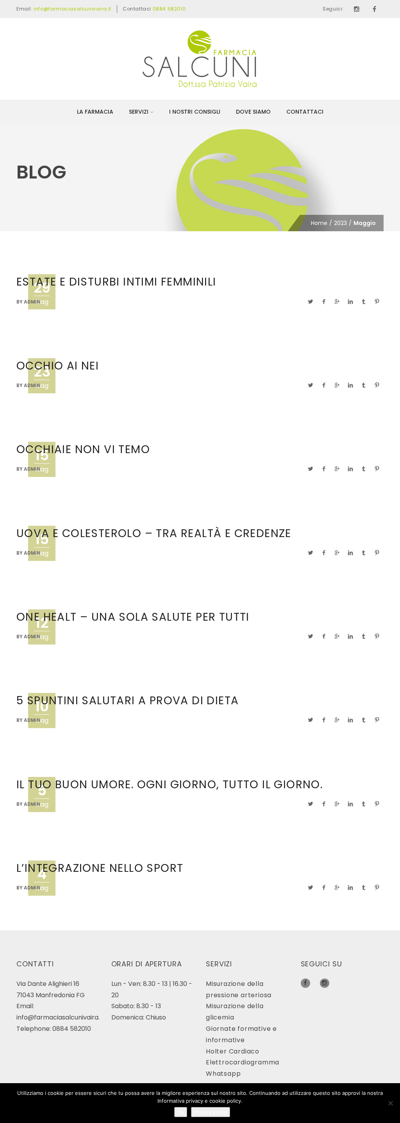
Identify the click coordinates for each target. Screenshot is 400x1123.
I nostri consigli (194, 112)
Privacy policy (210, 1112)
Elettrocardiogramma (242, 1062)
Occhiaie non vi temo (83, 449)
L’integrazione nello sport (99, 868)
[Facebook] (375, 9)
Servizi (138, 112)
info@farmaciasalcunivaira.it (72, 8)
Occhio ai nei (57, 365)
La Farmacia (95, 112)
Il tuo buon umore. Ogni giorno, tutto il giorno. (169, 784)
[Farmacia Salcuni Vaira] (200, 58)
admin (32, 301)
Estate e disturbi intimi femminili (116, 281)
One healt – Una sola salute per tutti (133, 617)
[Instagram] (357, 9)
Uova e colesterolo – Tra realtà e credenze (153, 533)
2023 (340, 223)
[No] (390, 1103)
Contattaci (304, 112)
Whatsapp (223, 1073)
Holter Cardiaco (232, 1051)
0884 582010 (169, 8)
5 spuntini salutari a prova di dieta (127, 700)
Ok (180, 1112)
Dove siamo (253, 112)
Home (319, 223)
